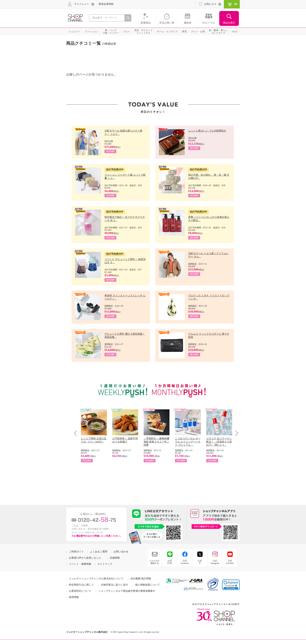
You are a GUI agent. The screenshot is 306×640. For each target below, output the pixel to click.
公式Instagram (215, 562)
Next (235, 433)
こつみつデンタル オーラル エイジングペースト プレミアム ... (187, 441)
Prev (77, 433)
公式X (200, 562)
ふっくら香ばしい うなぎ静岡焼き (207, 130)
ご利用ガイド (76, 551)
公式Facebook (185, 562)
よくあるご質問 (98, 551)
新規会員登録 (106, 4)
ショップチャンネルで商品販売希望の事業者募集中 (126, 591)
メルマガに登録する (154, 562)
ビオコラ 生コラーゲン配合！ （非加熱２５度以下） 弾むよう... (219, 441)
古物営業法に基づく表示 (114, 584)
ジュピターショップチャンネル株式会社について (96, 578)
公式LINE (169, 562)
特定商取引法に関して (81, 584)
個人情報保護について (147, 584)
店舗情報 (115, 557)
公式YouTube (230, 562)
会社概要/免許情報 (141, 578)
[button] (231, 585)
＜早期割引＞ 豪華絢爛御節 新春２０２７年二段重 (156, 441)
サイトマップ (104, 564)
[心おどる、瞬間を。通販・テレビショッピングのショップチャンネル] (75, 17)
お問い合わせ (121, 551)
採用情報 (74, 597)
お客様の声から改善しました (85, 557)
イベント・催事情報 (80, 564)
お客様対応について (80, 591)
